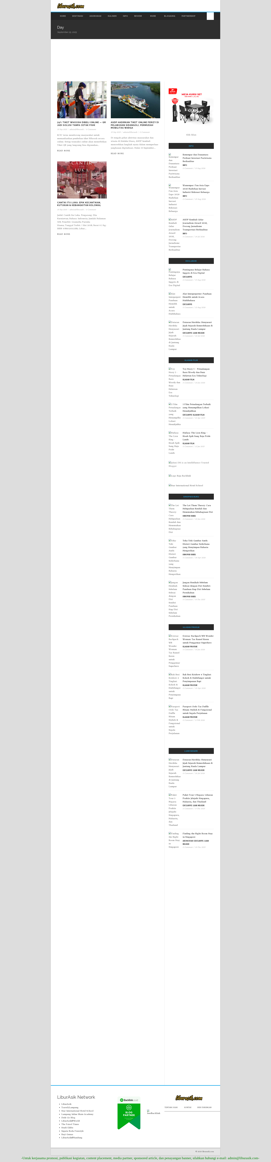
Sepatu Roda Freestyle (72, 1131)
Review (138, 16)
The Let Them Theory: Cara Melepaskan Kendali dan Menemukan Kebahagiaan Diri (198, 508)
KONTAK (187, 1107)
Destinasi (77, 16)
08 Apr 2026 (200, 558)
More (153, 16)
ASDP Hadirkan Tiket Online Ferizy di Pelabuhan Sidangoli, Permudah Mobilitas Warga (135, 125)
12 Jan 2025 (199, 446)
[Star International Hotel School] (191, 485)
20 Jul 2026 (200, 336)
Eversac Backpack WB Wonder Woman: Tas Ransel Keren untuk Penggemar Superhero (198, 639)
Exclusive (187, 277)
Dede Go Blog (68, 1117)
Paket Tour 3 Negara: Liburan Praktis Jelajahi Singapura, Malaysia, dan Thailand (198, 798)
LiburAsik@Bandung (71, 1137)
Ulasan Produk (190, 647)
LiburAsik (66, 1104)
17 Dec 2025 (200, 808)
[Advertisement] (135, 60)
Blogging (169, 16)
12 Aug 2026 (200, 307)
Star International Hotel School (77, 1111)
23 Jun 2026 (200, 383)
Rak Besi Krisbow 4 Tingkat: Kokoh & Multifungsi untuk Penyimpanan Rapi (197, 678)
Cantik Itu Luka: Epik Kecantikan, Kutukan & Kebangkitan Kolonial (79, 204)
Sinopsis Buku (189, 516)
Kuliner (112, 16)
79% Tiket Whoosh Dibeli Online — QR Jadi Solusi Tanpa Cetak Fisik (81, 123)
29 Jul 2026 (200, 237)
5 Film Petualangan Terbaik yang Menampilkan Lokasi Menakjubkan (197, 407)
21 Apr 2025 (200, 418)
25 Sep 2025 (62, 129)
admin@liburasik (76, 129)
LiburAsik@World (70, 1121)
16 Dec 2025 (200, 599)
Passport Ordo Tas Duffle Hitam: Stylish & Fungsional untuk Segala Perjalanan (197, 710)
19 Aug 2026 (200, 280)
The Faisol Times (70, 1124)
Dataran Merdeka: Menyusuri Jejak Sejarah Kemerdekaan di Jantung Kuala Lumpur (198, 325)
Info (125, 16)
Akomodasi (95, 16)
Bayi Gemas (67, 1134)
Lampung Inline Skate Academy (77, 1114)
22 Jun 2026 (200, 519)
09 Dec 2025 (200, 847)
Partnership (188, 16)
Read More (63, 151)
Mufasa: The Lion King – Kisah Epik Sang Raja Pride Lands (196, 436)
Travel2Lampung (69, 1107)
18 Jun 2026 (200, 649)
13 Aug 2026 (200, 168)
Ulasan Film (188, 380)
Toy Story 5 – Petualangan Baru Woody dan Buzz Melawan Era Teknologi (196, 372)
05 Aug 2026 (200, 199)
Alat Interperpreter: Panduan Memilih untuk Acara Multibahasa (197, 297)
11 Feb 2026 (200, 720)
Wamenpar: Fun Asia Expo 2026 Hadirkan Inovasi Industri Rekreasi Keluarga (196, 188)
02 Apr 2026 (200, 688)
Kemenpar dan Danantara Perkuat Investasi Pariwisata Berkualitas (197, 158)
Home (63, 16)
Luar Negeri (198, 333)
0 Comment (91, 129)
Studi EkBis (67, 1127)
